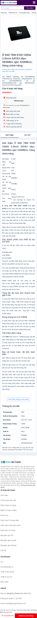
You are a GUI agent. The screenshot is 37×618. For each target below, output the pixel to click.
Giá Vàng (34, 610)
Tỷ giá (14, 610)
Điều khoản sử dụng (8, 505)
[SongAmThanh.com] (12, 3)
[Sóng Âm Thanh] (11, 462)
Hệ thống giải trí (7, 567)
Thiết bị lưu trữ (12, 12)
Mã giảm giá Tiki (7, 535)
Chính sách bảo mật (8, 500)
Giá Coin (9, 612)
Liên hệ (3, 550)
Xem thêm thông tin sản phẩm (18, 399)
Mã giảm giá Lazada (8, 540)
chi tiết (27, 135)
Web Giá (3, 612)
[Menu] (34, 2)
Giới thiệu (9, 135)
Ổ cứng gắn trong (24, 12)
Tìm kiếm (29, 8)
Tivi (2, 562)
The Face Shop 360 (23, 610)
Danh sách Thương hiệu (10, 520)
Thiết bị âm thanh (7, 572)
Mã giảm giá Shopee (8, 545)
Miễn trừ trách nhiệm (9, 510)
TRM (12, 69)
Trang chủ (3, 12)
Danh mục (4, 515)
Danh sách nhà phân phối (10, 525)
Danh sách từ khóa (8, 530)
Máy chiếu (4, 582)
